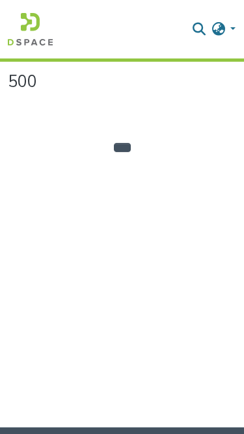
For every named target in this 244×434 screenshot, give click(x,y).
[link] (116, 430)
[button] (30, 29)
